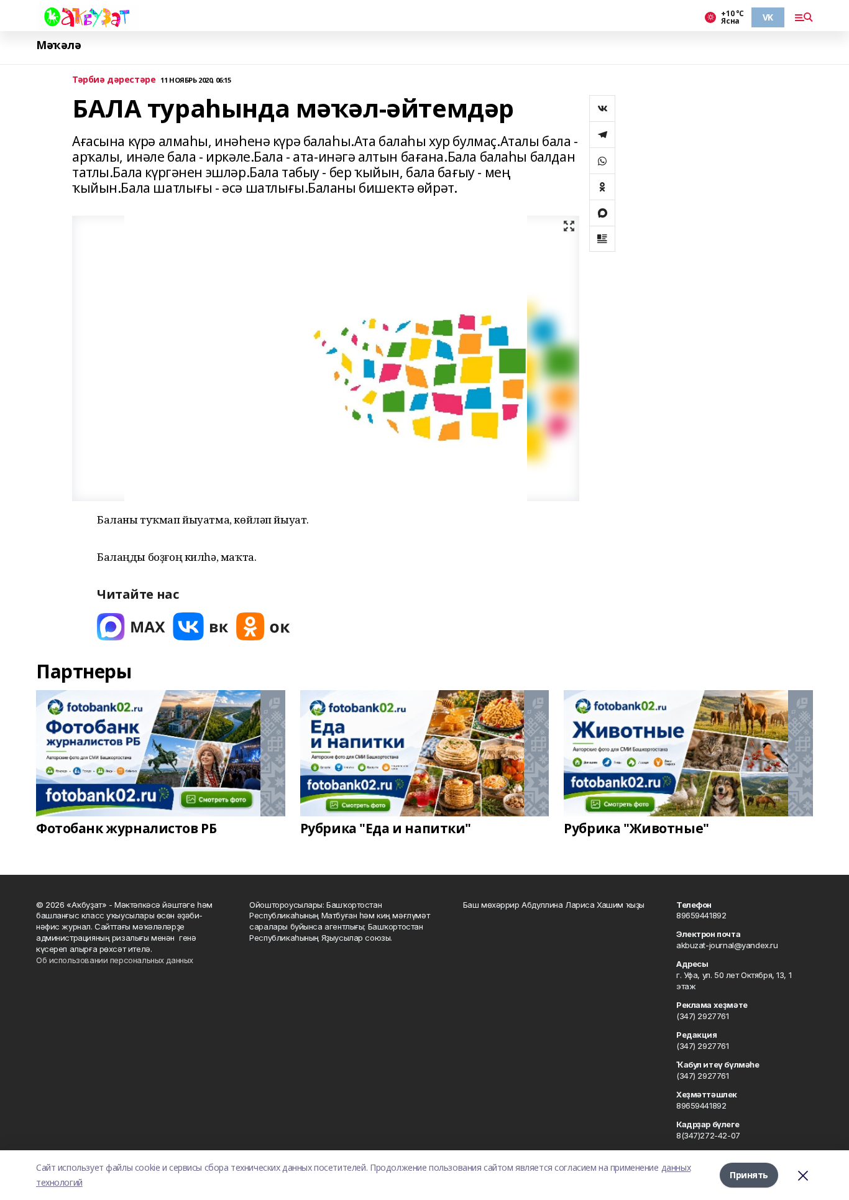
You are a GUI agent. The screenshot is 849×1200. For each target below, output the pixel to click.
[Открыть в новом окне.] (131, 626)
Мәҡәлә (58, 45)
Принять (749, 1175)
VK (768, 17)
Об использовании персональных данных (114, 960)
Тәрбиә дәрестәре (113, 80)
